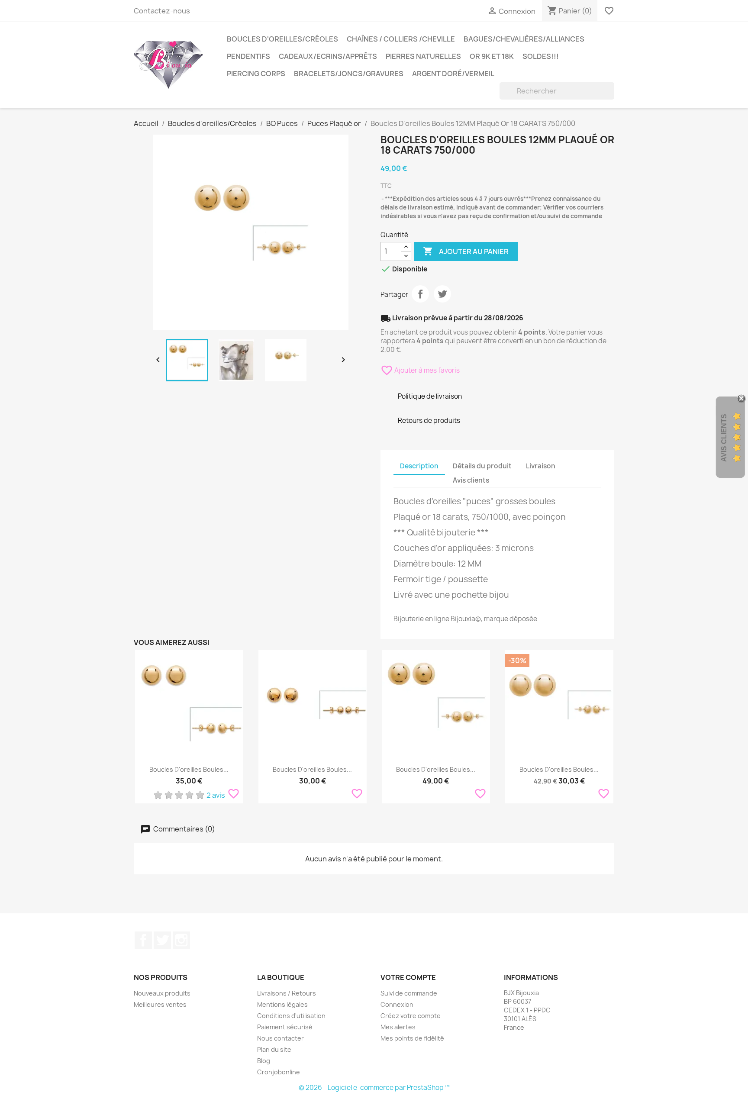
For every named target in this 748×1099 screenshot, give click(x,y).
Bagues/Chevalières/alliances (524, 39)
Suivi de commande (408, 993)
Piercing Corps (256, 73)
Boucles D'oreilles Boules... (189, 769)
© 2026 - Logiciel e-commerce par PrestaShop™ (374, 1087)
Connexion (396, 1004)
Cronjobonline (278, 1072)
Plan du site (274, 1049)
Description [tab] (419, 466)
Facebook (143, 940)
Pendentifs (248, 56)
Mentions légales (282, 1004)
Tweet (442, 294)
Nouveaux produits (162, 993)
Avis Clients (724, 437)
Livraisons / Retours (286, 993)
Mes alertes (398, 1027)
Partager (420, 294)
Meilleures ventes (160, 1004)
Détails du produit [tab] (482, 466)
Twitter (162, 940)
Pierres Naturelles (423, 56)
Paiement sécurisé (285, 1027)
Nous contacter (280, 1038)
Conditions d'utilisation (291, 1016)
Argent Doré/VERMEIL (453, 73)
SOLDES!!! (540, 56)
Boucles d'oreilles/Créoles (282, 39)
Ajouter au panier (466, 251)
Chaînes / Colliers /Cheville (401, 39)
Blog (263, 1061)
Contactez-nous (162, 11)
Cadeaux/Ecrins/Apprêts (328, 56)
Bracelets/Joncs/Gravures (348, 73)
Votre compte (408, 977)
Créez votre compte (410, 1016)
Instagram (181, 940)
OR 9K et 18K (492, 56)
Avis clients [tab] (471, 480)
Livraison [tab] (540, 466)
